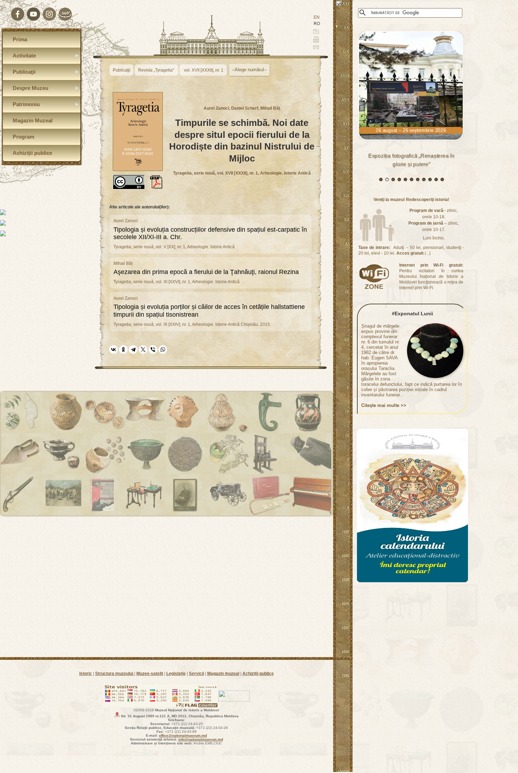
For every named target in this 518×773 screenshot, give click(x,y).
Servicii (196, 673)
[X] (143, 349)
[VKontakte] (113, 349)
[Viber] (153, 349)
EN (317, 17)
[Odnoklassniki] (123, 349)
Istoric (85, 673)
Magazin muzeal (223, 673)
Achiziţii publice (258, 673)
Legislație (176, 673)
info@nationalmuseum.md (200, 739)
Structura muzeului (114, 673)
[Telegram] (133, 349)
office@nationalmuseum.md (183, 735)
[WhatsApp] (163, 349)
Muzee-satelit (149, 673)
